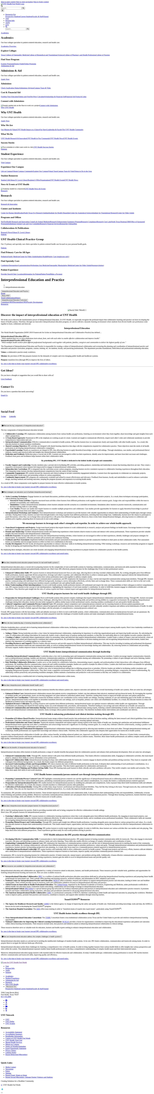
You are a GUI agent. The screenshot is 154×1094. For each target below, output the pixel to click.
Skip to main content (8, 2)
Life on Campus (6, 171)
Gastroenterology (24, 265)
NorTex (3, 222)
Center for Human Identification (12, 213)
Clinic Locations (18, 274)
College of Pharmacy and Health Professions (80, 55)
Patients (3, 248)
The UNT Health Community (72, 130)
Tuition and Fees (24, 97)
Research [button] (4, 191)
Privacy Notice (10, 1050)
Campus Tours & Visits (42, 88)
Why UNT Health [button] (7, 107)
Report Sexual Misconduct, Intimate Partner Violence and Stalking (29, 1077)
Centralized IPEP (7, 302)
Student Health (42, 257)
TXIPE (48, 918)
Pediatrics (4, 257)
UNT (7, 1019)
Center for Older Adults (125, 213)
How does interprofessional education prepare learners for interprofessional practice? (30, 806)
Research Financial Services (50, 224)
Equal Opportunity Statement (15, 1048)
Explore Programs (7, 64)
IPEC (41, 876)
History (18, 298)
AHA (38, 909)
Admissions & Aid (12, 980)
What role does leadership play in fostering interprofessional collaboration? (27, 623)
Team (3, 298)
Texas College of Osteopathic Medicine (15, 55)
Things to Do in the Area (83, 171)
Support (8, 972)
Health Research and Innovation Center (20, 222)
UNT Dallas (9, 1021)
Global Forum (62, 885)
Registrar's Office (34, 180)
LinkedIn (12, 416)
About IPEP (6, 296)
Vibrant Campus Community (22, 171)
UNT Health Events (70, 138)
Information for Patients (32, 274)
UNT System (10, 1023)
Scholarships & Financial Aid (55, 97)
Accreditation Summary (13, 1034)
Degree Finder (19, 64)
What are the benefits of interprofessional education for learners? (24, 747)
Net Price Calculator (37, 97)
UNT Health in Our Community (38, 138)
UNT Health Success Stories (43, 147)
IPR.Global (28, 889)
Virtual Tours (52, 171)
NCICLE (65, 922)
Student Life (5, 180)
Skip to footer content (41, 2)
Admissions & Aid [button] (7, 66)
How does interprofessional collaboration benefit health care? (23, 685)
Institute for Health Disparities (59, 213)
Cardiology (5, 265)
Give (7, 25)
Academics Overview (8, 46)
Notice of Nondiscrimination (15, 1046)
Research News (6, 232)
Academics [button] (5, 33)
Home (3, 293)
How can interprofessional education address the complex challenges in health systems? (32, 936)
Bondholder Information (14, 1036)
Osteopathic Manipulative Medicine (61, 265)
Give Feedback (6, 379)
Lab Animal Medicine (42, 222)
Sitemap (8, 1073)
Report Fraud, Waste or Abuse (16, 1075)
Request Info (10, 21)
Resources (4, 304)
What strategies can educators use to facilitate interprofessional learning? (27, 492)
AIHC (49, 893)
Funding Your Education (9, 97)
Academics (9, 976)
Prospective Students (12, 16)
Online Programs (30, 64)
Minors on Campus (12, 1044)
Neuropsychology (97, 265)
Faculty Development (35, 302)
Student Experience (12, 978)
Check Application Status (10, 88)
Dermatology (13, 265)
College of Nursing (103, 55)
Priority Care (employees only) (58, 257)
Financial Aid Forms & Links (76, 97)
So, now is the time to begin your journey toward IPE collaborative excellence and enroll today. (35, 553)
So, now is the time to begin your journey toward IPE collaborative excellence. (29, 364)
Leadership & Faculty (54, 130)
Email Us (4, 395)
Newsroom (9, 1069)
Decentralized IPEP (20, 302)
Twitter (3, 416)
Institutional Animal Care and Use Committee (24, 224)
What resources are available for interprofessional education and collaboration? (29, 866)
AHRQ (46, 904)
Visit (7, 19)
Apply (7, 23)
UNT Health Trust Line (13, 1040)
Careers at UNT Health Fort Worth (17, 1038)
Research (8, 982)
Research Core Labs (104, 222)
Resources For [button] (10, 14)
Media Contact (10, 1067)
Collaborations (10, 298)
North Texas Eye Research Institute (36, 213)
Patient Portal (45, 274)
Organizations (45, 180)
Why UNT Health (11, 984)
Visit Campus (5, 163)
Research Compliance (89, 222)
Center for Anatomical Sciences (81, 213)
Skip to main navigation (24, 2)
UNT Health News (56, 138)
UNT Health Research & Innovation (14, 138)
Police (7, 1071)
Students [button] (4, 149)
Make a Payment (56, 274)
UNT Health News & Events (35, 189)
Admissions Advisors (26, 88)
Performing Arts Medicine (40, 265)
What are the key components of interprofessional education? (23, 425)
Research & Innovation (9, 204)
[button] (2, 6)
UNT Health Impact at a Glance (28, 130)
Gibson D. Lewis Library (19, 180)
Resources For (11, 986)
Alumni (45, 16)
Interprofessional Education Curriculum (14, 300)
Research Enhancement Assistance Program (65, 222)
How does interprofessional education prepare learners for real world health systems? (31, 562)
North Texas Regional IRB (120, 222)
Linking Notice (10, 1052)
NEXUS (56, 880)
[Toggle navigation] (2, 10)
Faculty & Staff (37, 16)
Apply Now (5, 79)
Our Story (43, 130)
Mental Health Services (13, 1042)
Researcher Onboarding (68, 224)
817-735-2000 (6, 997)
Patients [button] (3, 234)
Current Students (26, 16)
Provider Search (6, 274)
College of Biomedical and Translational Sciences (46, 55)
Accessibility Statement (13, 1032)
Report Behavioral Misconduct (16, 1055)
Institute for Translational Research (105, 213)
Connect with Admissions (49, 105)
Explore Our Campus (40, 171)
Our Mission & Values (9, 130)
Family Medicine (14, 257)
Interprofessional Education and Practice (15, 291)
